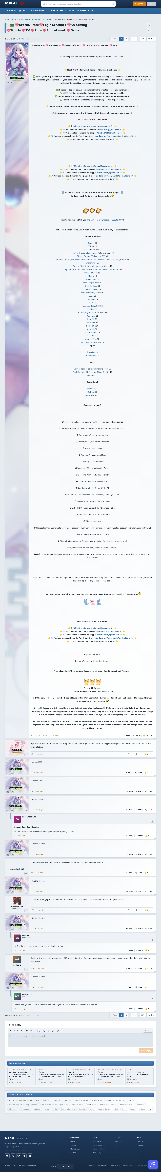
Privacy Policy (97, 1141)
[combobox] (78, 4)
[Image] (44, 1031)
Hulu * (86, 249)
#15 (15, 1009)
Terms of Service (99, 1149)
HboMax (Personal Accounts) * (85, 253)
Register (139, 4)
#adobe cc (132, 1100)
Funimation (91, 279)
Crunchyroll (91, 263)
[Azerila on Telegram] (11, 82)
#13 (32, 968)
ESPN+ (91, 246)
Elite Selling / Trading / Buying (42, 19)
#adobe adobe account (116, 1100)
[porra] (22, 4)
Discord (140, 1141)
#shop (116, 1109)
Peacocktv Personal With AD (92, 342)
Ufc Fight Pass (91, 286)
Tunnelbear (91, 355)
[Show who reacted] (151, 735)
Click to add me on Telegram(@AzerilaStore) (110, 136)
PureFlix (91, 319)
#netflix (82, 1109)
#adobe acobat (97, 1100)
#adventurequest (15, 1105)
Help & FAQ (97, 1153)
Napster (91, 375)
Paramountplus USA (91, 306)
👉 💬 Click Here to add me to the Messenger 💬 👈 (92, 126)
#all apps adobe (61, 1105)
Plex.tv (91, 276)
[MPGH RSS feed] (30, 1155)
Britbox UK (91, 325)
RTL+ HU (91, 335)
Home (7, 19)
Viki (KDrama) (91, 332)
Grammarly (91, 388)
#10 (32, 910)
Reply (128, 735)
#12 (15, 950)
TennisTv (91, 299)
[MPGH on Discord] (7, 1155)
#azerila (103, 1105)
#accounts (58, 1100)
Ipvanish (91, 352)
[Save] (149, 25)
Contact (140, 1145)
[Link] (40, 1031)
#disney (140, 1105)
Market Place (24, 19)
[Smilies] (58, 1031)
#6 (14, 836)
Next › (151, 39)
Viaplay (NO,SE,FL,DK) (91, 292)
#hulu (55, 1109)
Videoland (91, 316)
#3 (32, 772)
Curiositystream (91, 289)
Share (138, 735)
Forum (13, 19)
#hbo (47, 1109)
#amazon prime (78, 1105)
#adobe (68, 1100)
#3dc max (22, 1100)
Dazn (91, 296)
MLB (91, 302)
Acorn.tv (91, 329)
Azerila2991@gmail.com (107, 129)
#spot (124, 1109)
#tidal (142, 1109)
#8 (32, 873)
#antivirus (91, 1105)
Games (73, 1145)
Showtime (91, 322)
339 (142, 39)
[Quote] (27, 1031)
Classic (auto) (64, 1166)
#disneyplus (25, 1109)
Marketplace (75, 1149)
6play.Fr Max (91, 339)
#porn (92, 1109)
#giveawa (37, 1109)
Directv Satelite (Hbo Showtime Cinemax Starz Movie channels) (83, 259)
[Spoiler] (48, 1031)
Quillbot (91, 392)
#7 (32, 854)
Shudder (91, 309)
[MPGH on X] (13, 1155)
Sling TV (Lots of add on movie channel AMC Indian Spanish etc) (90, 269)
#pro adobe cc (104, 1109)
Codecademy (91, 395)
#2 (32, 754)
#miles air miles (68, 1109)
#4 (32, 791)
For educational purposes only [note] (142, 1165)
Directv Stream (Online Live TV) (91, 256)
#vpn (150, 1109)
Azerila (36, 743)
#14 (33, 987)
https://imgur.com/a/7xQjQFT (110, 220)
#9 (32, 891)
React (150, 791)
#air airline (46, 1105)
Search (73, 1153)
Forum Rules (97, 1145)
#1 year (12, 1100)
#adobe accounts (81, 1100)
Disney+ (91, 243)
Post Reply (146, 1051)
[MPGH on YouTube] (18, 1155)
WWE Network (90, 272)
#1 (32, 735)
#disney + (13, 1109)
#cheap (113, 1105)
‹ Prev (114, 39)
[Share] (149, 30)
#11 (33, 928)
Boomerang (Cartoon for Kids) (91, 312)
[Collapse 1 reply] (10, 826)
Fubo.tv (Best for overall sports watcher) (91, 266)
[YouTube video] (53, 1031)
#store (132, 1109)
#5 (32, 810)
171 (133, 39)
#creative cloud (126, 1105)
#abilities (34, 1100)
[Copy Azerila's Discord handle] (7, 82)
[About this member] (26, 82)
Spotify (77, 368)
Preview (148, 1031)
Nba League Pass (91, 282)
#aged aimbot (31, 1105)
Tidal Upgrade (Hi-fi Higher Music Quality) (90, 372)
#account (46, 1100)
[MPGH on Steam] (24, 1155)
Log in (151, 4)
